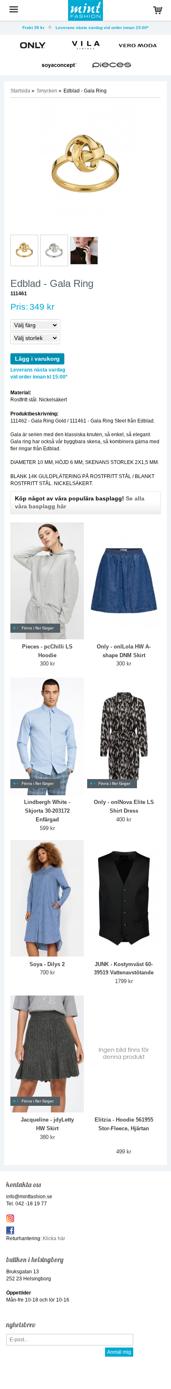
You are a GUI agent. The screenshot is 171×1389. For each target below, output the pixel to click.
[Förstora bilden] (85, 165)
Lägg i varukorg (37, 358)
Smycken (47, 91)
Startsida (20, 91)
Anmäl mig (119, 1352)
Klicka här (54, 1238)
